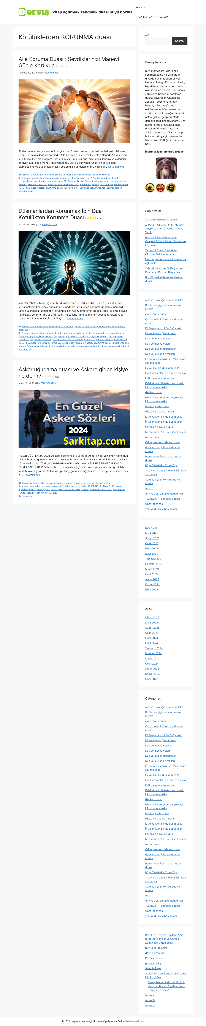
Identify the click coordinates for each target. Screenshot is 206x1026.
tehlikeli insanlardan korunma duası (74, 346)
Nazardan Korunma (74, 343)
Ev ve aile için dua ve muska (162, 367)
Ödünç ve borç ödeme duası (162, 442)
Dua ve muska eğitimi (158, 343)
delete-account (154, 952)
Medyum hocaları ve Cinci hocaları (166, 432)
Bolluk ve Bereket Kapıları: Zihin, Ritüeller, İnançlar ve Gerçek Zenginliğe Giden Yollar (164, 939)
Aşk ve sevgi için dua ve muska (164, 300)
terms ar (150, 995)
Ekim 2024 (151, 548)
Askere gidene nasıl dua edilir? (96, 489)
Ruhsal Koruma (71, 187)
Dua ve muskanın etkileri (160, 353)
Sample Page (153, 968)
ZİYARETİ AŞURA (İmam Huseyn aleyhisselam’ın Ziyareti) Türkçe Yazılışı (164, 228)
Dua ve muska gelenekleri (160, 348)
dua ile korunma (117, 333)
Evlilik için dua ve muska (159, 378)
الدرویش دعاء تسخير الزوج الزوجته (152, 16)
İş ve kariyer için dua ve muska (163, 416)
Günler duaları (153, 392)
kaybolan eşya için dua (159, 426)
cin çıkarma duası (155, 314)
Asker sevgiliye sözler (75, 486)
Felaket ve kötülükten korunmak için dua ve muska (47, 174)
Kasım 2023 (152, 584)
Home (139, 7)
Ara (147, 35)
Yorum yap (27, 496)
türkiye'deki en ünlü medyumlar (164, 493)
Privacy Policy (153, 958)
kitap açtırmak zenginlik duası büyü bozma (93, 12)
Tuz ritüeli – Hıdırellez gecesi (162, 498)
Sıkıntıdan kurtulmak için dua (41, 346)
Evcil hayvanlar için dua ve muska (165, 373)
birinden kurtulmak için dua (68, 333)
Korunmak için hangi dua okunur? (96, 184)
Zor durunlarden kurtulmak (161, 219)
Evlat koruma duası (37, 184)
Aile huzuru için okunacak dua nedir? (73, 178)
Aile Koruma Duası (102, 178)
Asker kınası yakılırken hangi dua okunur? (42, 486)
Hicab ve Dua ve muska (159, 411)
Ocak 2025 (151, 543)
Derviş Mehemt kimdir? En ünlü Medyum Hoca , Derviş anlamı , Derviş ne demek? (166, 986)
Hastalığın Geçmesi (157, 406)
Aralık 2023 (152, 579)
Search (179, 40)
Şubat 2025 (152, 538)
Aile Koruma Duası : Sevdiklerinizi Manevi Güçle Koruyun (69, 62)
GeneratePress (136, 1021)
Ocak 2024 (151, 574)
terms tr (150, 1005)
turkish (149, 488)
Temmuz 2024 (154, 558)
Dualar (80, 181)
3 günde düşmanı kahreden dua (38, 178)
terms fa (150, 1000)
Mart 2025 (151, 533)
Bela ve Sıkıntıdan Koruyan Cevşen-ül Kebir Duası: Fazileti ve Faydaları (165, 241)
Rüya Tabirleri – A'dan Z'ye (161, 465)
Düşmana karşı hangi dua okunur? (36, 336)
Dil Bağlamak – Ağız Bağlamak (163, 328)
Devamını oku (116, 166)
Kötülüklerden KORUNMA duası (42, 493)
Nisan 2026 (152, 528)
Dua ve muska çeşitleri (159, 338)
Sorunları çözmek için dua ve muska (92, 174)
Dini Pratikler (70, 181)
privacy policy (153, 963)
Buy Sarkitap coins (156, 947)
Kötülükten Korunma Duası (50, 343)
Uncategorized (154, 503)
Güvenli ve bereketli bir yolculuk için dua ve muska (99, 326)
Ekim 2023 (151, 589)
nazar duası (24, 329)
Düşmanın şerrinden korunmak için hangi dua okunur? (81, 336)
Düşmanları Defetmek (40, 339)
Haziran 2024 (153, 563)
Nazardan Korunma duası (49, 187)
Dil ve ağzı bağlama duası (160, 333)
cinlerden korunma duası (50, 181)
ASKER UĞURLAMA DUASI (101, 486)
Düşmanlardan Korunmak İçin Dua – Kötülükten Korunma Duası (62, 214)
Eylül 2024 (151, 553)
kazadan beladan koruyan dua (63, 184)
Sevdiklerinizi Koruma (90, 187)
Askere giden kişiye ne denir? (65, 489)
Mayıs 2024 (152, 569)
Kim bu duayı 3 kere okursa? (98, 339)
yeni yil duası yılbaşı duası (161, 509)
